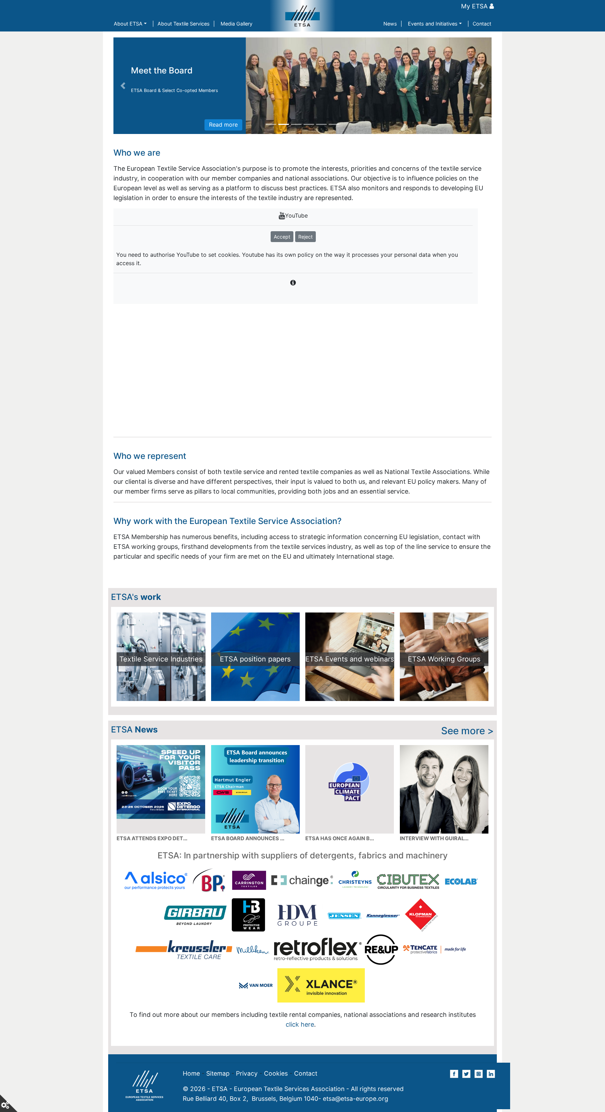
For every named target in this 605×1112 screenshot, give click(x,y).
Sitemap (218, 1073)
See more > (467, 731)
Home (191, 1073)
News (390, 24)
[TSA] (412, 924)
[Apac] (276, 890)
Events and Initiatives (433, 24)
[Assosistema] (315, 890)
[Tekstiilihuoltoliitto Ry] (335, 924)
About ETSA (128, 24)
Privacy (247, 1073)
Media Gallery (236, 24)
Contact (482, 24)
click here (428, 986)
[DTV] (392, 890)
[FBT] (430, 890)
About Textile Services (184, 24)
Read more (223, 124)
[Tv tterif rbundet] (451, 924)
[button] (122, 85)
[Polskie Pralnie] (279, 924)
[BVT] (353, 890)
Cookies (276, 1073)
